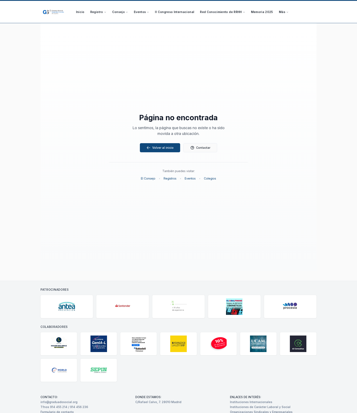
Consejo (118, 12)
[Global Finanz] (234, 306)
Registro (96, 12)
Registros (170, 178)
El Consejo (148, 178)
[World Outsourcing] (58, 370)
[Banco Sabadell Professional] (138, 343)
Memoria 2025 (262, 12)
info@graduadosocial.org (58, 402)
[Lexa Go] (58, 343)
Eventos (140, 12)
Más (282, 12)
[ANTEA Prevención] (66, 306)
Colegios (210, 178)
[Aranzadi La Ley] (178, 343)
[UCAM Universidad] (258, 343)
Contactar (203, 147)
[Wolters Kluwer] (178, 306)
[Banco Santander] (122, 306)
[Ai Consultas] (298, 343)
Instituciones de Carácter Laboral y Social (260, 407)
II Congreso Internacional (174, 12)
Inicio (80, 12)
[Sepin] (98, 370)
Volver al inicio (163, 147)
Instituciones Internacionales (251, 402)
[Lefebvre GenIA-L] (98, 343)
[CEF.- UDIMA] (218, 343)
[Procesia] (290, 306)
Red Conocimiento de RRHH (221, 12)
